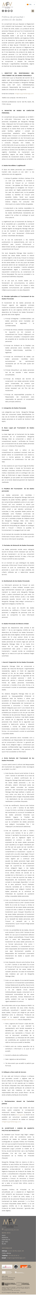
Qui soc (5, 1241)
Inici (4, 1235)
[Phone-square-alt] (11, 11)
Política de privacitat (8, 1277)
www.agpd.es (20, 1115)
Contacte (6, 1239)
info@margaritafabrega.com (24, 93)
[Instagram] (6, 11)
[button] (32, 11)
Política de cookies (8, 1279)
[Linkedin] (9, 11)
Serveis (5, 1237)
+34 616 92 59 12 (13, 1255)
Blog (4, 1244)
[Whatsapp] (3, 11)
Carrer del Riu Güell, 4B (16, 1251)
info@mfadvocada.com (9, 1019)
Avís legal (5, 1276)
